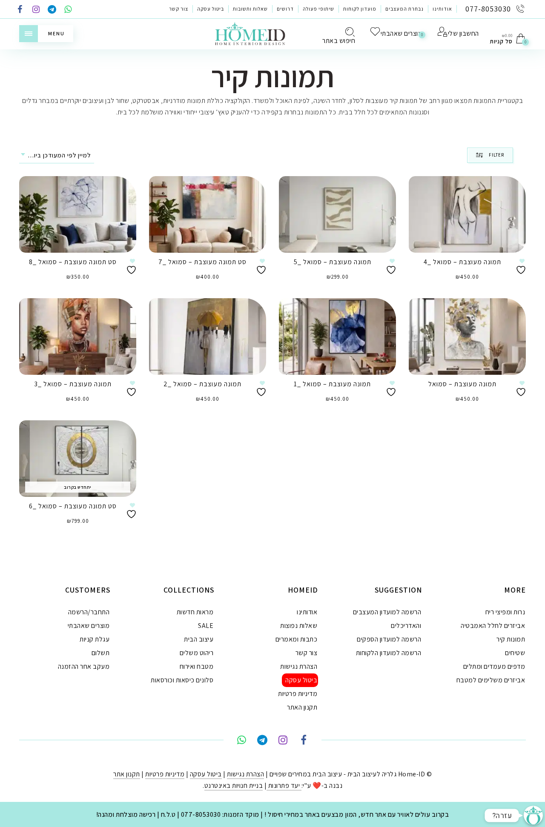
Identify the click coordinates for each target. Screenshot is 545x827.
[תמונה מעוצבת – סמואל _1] (337, 336)
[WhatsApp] (68, 10)
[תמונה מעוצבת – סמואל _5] (337, 214)
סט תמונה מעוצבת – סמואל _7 (202, 261)
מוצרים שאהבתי (89, 625)
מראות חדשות (195, 611)
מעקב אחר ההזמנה (84, 666)
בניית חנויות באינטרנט (233, 785)
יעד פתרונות (284, 785)
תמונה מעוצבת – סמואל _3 (73, 383)
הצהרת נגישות (298, 666)
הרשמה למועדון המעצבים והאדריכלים (387, 618)
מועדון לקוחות (359, 9)
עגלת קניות (94, 639)
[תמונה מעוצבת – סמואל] (467, 336)
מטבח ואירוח (197, 666)
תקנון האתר (302, 707)
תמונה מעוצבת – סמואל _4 (462, 261)
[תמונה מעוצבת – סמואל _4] (467, 214)
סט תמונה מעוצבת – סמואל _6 (73, 506)
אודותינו (442, 9)
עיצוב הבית (198, 639)
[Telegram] (52, 10)
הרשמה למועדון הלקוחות (389, 652)
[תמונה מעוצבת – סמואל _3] (77, 336)
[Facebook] (20, 10)
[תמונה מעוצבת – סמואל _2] (207, 336)
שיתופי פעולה (318, 9)
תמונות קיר (510, 639)
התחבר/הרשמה (89, 611)
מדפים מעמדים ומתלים (494, 666)
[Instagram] (36, 10)
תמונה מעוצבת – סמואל (462, 383)
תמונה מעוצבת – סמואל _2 (202, 383)
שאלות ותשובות (250, 9)
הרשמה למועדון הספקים (389, 639)
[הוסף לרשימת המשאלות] (132, 266)
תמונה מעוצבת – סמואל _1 (332, 383)
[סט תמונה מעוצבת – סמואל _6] (77, 458)
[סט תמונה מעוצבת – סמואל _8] (77, 214)
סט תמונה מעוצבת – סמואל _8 (73, 261)
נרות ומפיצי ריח (505, 611)
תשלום (101, 652)
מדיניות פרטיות (297, 693)
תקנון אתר (126, 774)
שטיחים (515, 652)
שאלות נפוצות (298, 625)
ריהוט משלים (197, 652)
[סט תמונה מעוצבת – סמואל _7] (207, 214)
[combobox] (56, 155)
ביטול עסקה (210, 9)
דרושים (285, 9)
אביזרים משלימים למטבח (490, 680)
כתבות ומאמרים (296, 639)
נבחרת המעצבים (404, 9)
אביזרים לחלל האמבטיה (493, 625)
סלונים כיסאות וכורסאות (182, 680)
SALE (205, 625)
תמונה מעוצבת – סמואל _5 (332, 261)
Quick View (123, 195)
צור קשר (178, 9)
